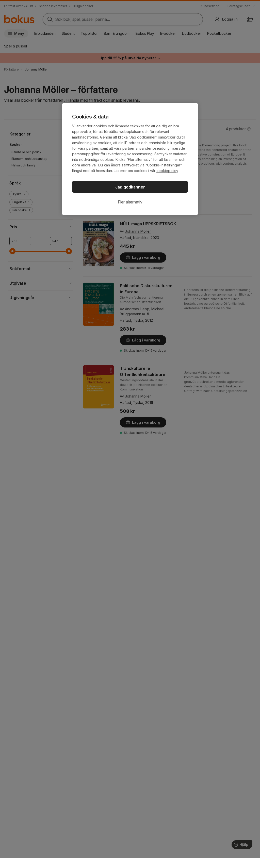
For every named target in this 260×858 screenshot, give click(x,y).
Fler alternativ (130, 201)
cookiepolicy (167, 170)
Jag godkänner (130, 187)
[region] (130, 159)
